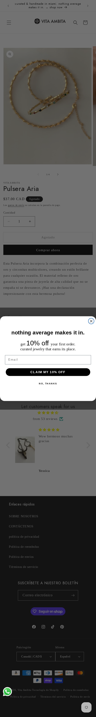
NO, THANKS (48, 383)
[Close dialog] (91, 321)
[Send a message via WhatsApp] (7, 691)
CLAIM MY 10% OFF (47, 372)
